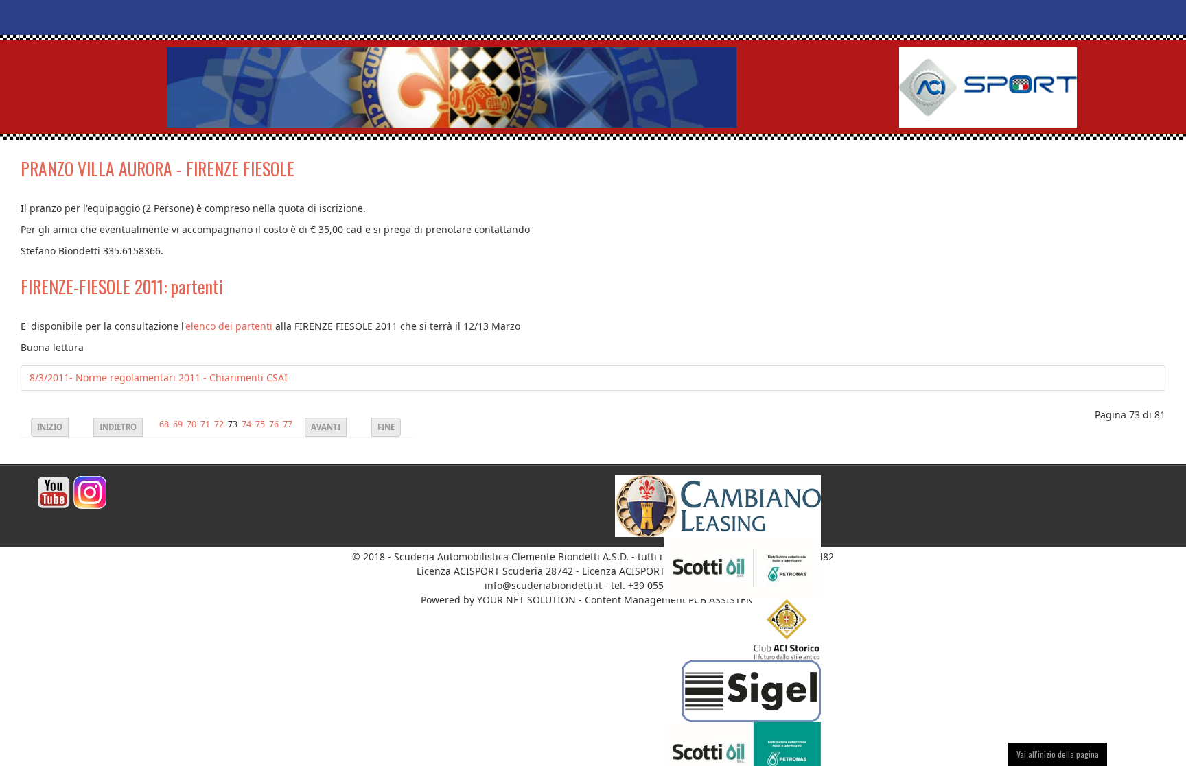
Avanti (325, 427)
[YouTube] (53, 491)
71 (205, 424)
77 (287, 424)
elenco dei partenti (228, 326)
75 (260, 424)
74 (246, 424)
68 (164, 424)
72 (219, 424)
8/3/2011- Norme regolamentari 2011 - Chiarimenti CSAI (159, 377)
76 (274, 424)
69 (178, 424)
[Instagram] (90, 491)
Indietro (118, 427)
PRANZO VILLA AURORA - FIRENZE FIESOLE (157, 168)
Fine (386, 427)
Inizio (49, 427)
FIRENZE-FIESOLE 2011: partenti (122, 286)
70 (191, 424)
